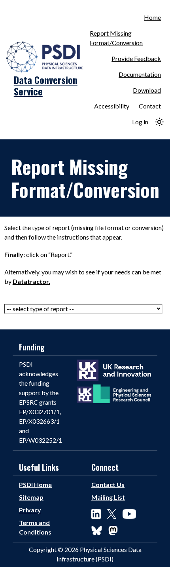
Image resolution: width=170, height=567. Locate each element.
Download (147, 90)
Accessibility (111, 106)
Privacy (30, 510)
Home (152, 17)
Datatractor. (31, 281)
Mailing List (108, 497)
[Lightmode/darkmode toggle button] (159, 122)
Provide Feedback (136, 58)
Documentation (140, 74)
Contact (150, 106)
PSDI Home (35, 484)
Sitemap (31, 497)
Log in (140, 122)
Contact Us (108, 484)
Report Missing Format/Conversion (116, 37)
